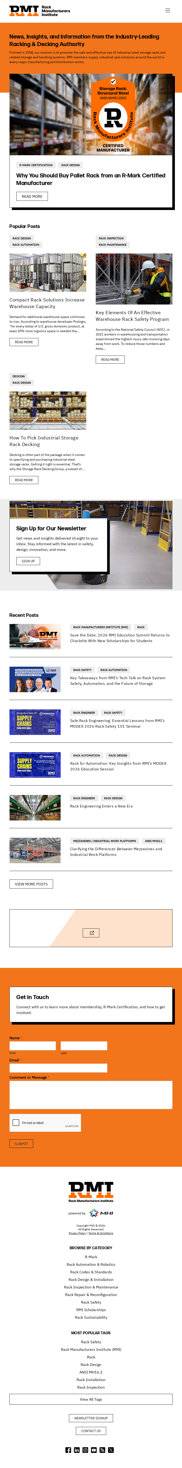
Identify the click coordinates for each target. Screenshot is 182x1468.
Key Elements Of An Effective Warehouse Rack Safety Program (132, 315)
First (12, 1053)
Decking (19, 376)
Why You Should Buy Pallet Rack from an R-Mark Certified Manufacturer (90, 179)
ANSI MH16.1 (91, 1372)
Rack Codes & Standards (91, 1272)
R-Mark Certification (35, 165)
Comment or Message (29, 1077)
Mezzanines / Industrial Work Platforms (104, 841)
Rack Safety (82, 670)
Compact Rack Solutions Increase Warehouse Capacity (47, 302)
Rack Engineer (84, 712)
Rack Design (70, 165)
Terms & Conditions (100, 1233)
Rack (141, 627)
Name (15, 1037)
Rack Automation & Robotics (91, 1264)
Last (64, 1053)
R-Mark (91, 1256)
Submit (21, 1143)
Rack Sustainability (91, 1317)
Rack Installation (91, 1379)
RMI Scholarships (91, 1309)
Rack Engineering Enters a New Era (101, 806)
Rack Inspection (111, 238)
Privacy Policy (77, 1233)
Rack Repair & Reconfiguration (91, 1294)
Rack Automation (26, 244)
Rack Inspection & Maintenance (91, 1287)
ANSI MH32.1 (153, 841)
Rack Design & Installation (91, 1279)
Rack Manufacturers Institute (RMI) (100, 627)
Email (15, 1060)
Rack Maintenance (113, 244)
